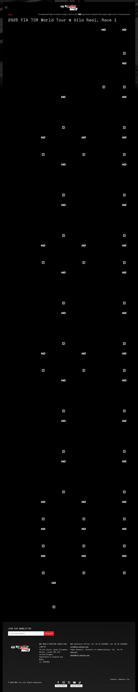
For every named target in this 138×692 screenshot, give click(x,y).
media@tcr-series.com (79, 655)
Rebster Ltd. (124, 679)
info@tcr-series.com (79, 647)
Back (10, 14)
